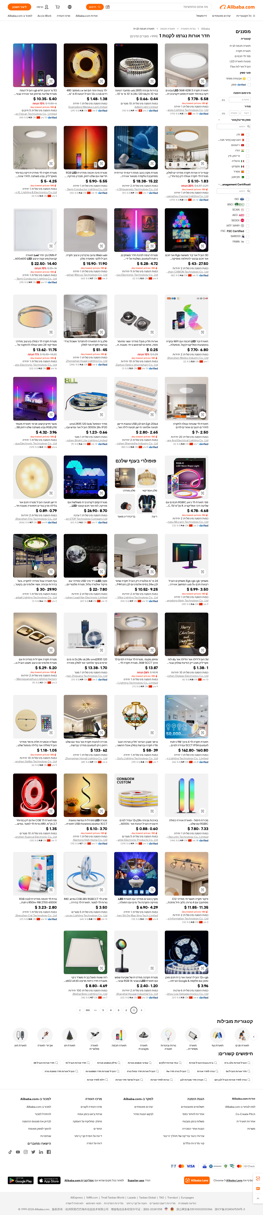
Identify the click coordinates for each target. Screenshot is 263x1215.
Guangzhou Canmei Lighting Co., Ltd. (187, 196)
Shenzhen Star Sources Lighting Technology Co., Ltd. (85, 915)
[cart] (57, 7)
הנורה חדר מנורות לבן (191, 1079)
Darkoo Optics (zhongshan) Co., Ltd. (136, 364)
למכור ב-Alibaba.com (39, 1106)
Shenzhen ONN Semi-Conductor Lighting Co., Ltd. (35, 278)
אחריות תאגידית (246, 1121)
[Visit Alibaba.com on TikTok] (10, 1152)
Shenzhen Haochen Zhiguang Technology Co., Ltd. (85, 675)
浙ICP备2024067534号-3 (230, 1209)
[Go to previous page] (141, 1010)
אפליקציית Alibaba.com (79, 1180)
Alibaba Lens (234, 1180)
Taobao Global (147, 1197)
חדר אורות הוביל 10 (75, 1063)
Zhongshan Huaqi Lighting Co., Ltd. (86, 360)
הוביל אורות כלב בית (235, 1063)
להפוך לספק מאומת (39, 1128)
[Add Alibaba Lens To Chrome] (197, 1180)
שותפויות (45, 1136)
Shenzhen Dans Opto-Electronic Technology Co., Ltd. (35, 364)
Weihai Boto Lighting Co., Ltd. (89, 993)
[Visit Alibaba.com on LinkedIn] (41, 1152)
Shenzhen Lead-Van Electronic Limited (85, 597)
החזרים (98, 1128)
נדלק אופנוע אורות (107, 1063)
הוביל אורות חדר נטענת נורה (60, 1071)
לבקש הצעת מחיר (143, 1114)
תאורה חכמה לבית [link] (143, 28)
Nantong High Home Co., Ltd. (90, 839)
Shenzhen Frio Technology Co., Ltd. (36, 518)
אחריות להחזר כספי (193, 1114)
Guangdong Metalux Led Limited (87, 106)
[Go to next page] (79, 1010)
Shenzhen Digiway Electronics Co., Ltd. (187, 675)
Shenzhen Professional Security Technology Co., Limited (187, 836)
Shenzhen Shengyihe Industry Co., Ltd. (136, 443)
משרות (251, 1128)
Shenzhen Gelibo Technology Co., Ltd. (35, 761)
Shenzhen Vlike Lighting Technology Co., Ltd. (136, 597)
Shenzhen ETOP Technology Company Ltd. (85, 518)
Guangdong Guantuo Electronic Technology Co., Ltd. (136, 274)
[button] (107, 7)
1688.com (92, 1197)
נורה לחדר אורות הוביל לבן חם (230, 1079)
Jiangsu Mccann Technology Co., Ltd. (187, 521)
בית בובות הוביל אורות (201, 1063)
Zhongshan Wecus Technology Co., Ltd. (85, 274)
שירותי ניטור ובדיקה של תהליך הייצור (183, 1136)
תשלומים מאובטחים (192, 1106)
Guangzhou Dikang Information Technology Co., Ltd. (187, 918)
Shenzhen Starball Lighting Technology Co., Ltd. (35, 597)
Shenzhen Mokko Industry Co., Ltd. (187, 357)
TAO (161, 1197)
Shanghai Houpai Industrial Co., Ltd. (137, 993)
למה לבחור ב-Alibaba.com (240, 1106)
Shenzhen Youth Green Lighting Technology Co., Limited (187, 758)
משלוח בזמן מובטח (193, 1121)
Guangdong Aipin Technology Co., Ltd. (187, 600)
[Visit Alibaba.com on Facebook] (48, 1152)
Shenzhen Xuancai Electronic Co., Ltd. (35, 836)
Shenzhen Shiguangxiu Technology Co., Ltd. (136, 189)
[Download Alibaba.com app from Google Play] (21, 1180)
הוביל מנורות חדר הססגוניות (101, 1071)
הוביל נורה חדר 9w (176, 1071)
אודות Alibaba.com (243, 1098)
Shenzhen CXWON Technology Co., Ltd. (187, 271)
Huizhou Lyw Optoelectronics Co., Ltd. (187, 993)
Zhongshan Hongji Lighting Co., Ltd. (86, 758)
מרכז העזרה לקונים (91, 1106)
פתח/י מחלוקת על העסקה (87, 1121)
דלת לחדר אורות (95, 1079)
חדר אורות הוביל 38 (44, 1063)
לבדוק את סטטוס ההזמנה (36, 1121)
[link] (258, 1178)
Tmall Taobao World (112, 1197)
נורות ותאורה (188, 28)
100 (88, 1010)
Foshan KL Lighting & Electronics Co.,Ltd (35, 192)
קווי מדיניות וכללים (193, 1143)
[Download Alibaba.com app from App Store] (49, 1180)
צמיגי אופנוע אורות (138, 1063)
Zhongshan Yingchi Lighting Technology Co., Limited (136, 682)
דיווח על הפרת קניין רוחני (88, 1136)
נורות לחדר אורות (160, 1079)
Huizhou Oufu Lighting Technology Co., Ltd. (136, 758)
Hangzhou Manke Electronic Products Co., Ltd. (136, 839)
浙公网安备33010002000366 (194, 1209)
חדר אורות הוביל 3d (236, 1071)
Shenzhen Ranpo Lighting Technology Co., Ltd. (187, 110)
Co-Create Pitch (245, 1114)
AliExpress (76, 1197)
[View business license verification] (166, 1209)
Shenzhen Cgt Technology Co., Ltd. (36, 915)
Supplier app (136, 1180)
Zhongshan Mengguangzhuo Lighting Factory (35, 678)
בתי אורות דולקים (168, 1063)
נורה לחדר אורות (206, 1071)
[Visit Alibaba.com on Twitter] (33, 1152)
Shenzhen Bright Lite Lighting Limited (85, 440)
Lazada (131, 1197)
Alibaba (205, 28)
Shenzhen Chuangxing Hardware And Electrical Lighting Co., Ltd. (187, 440)
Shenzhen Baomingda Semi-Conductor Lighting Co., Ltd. (85, 189)
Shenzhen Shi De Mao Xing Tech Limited (136, 915)
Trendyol (172, 1197)
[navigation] (233, 520)
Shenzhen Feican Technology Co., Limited (35, 113)
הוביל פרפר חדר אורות (127, 1079)
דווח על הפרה (94, 1143)
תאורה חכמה (167, 28)
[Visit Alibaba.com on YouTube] (18, 1152)
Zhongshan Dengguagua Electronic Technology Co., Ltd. (35, 443)
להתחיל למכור (43, 1114)
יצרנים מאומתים (143, 1106)
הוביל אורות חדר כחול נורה (141, 1071)
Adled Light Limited (146, 106)
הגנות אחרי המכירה (193, 1128)
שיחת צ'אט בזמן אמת (90, 1114)
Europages (187, 1197)
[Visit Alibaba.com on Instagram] (25, 1152)
